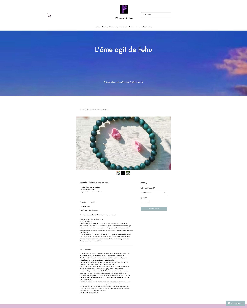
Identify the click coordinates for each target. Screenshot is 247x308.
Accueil (82, 109)
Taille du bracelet (148, 188)
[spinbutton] (145, 202)
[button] (49, 15)
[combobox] (154, 192)
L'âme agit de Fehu (124, 18)
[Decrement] (142, 202)
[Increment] (148, 202)
